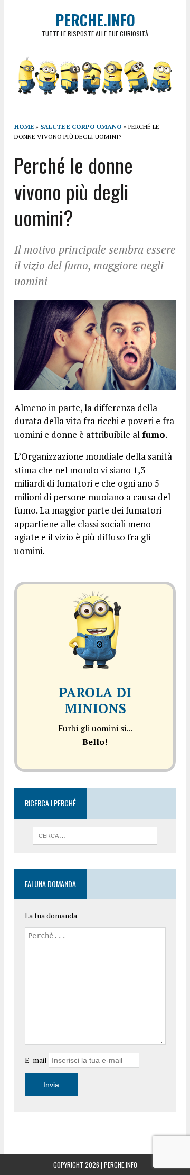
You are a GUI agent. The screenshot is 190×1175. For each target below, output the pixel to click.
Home (24, 126)
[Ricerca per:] (95, 835)
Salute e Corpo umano (81, 126)
